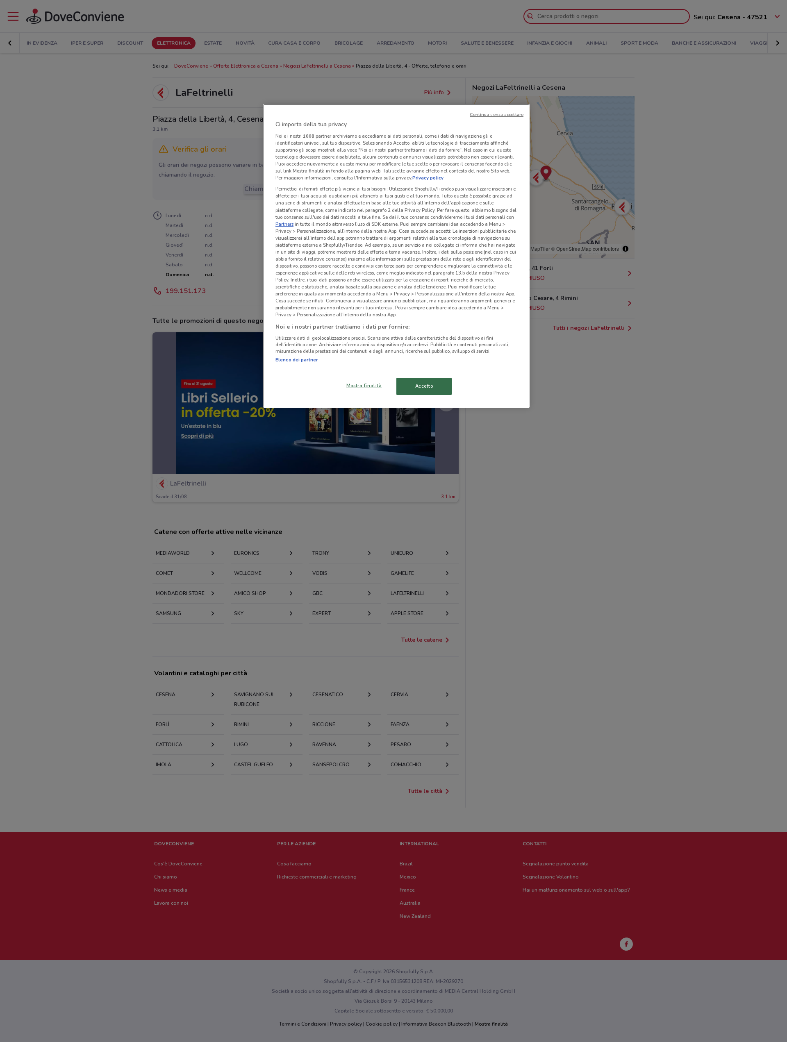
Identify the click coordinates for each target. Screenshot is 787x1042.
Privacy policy (428, 178)
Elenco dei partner (296, 359)
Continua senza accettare (496, 114)
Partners (284, 224)
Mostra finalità (364, 385)
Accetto (424, 386)
